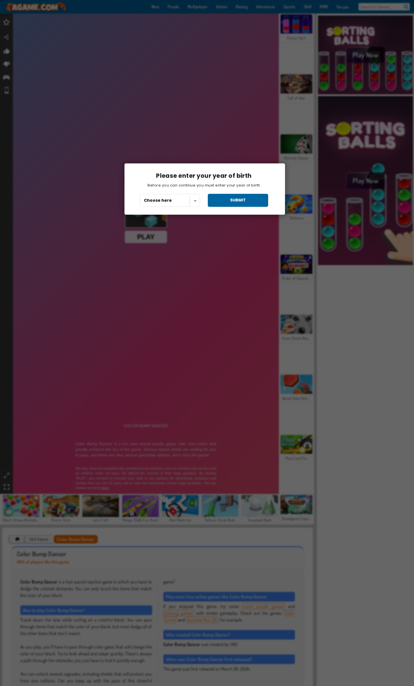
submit (238, 200)
